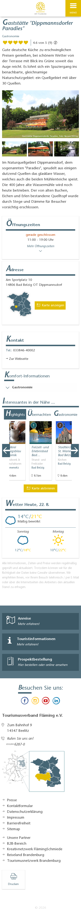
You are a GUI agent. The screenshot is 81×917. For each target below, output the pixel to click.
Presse (12, 800)
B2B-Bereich (16, 844)
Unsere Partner (19, 838)
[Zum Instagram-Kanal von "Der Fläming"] (35, 701)
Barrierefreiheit (18, 823)
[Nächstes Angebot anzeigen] (75, 450)
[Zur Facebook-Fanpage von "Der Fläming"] (25, 701)
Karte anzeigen (52, 305)
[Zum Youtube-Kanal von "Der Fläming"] (45, 701)
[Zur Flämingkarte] (33, 773)
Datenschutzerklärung (25, 812)
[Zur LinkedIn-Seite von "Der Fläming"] (56, 701)
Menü (73, 13)
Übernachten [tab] (39, 414)
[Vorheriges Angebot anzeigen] (6, 450)
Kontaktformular (20, 806)
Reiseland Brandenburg (25, 855)
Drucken (13, 884)
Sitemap (13, 829)
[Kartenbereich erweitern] (75, 418)
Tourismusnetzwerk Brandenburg (34, 861)
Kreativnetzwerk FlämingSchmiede (34, 849)
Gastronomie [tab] (65, 414)
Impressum (15, 818)
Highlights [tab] (15, 414)
